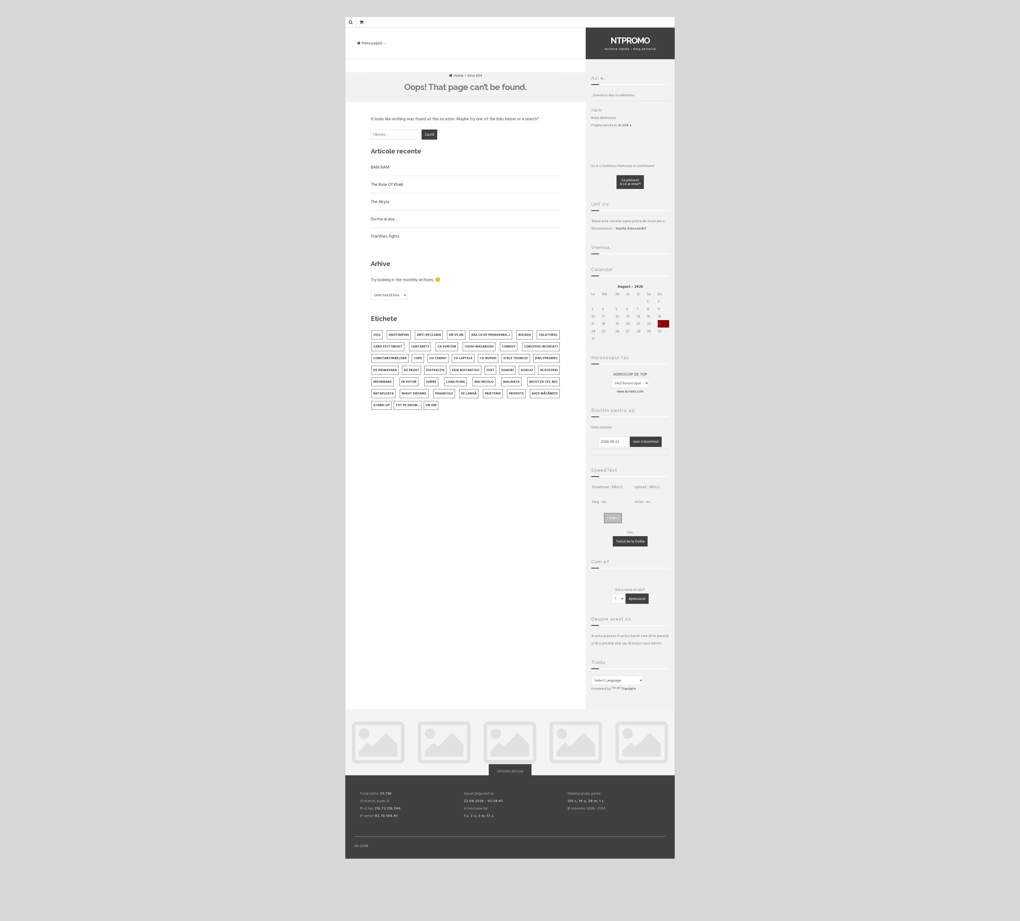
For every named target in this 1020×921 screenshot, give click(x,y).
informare (382, 381)
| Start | (612, 518)
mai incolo (484, 381)
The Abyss (380, 201)
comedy (509, 346)
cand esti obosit (387, 346)
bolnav (524, 334)
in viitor (408, 381)
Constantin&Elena (390, 358)
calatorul (548, 334)
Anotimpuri (399, 334)
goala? (527, 370)
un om (431, 405)
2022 (377, 334)
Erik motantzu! (465, 370)
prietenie (493, 393)
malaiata (511, 381)
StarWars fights (385, 236)
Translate (629, 689)
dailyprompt (546, 358)
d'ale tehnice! (515, 358)
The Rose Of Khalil (387, 184)
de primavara (385, 370)
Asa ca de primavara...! (490, 334)
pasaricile (444, 393)
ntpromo (630, 40)
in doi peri (549, 370)
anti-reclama (429, 334)
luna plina (455, 381)
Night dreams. (414, 393)
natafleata (383, 393)
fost (490, 370)
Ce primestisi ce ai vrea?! (630, 182)
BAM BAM (380, 167)
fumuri (507, 370)
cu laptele (463, 358)
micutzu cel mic (543, 381)
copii (418, 358)
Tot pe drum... (408, 405)
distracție (435, 370)
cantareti (420, 346)
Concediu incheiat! (541, 346)
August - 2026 (630, 286)
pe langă (469, 393)
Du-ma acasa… (384, 219)
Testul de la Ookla (630, 541)
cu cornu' (438, 358)
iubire (431, 381)
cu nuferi (488, 358)
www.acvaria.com (630, 391)
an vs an (456, 334)
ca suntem (446, 346)
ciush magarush (479, 346)
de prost (411, 370)
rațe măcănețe (545, 393)
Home (459, 75)
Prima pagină (372, 43)
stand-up (381, 405)
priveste (516, 393)
